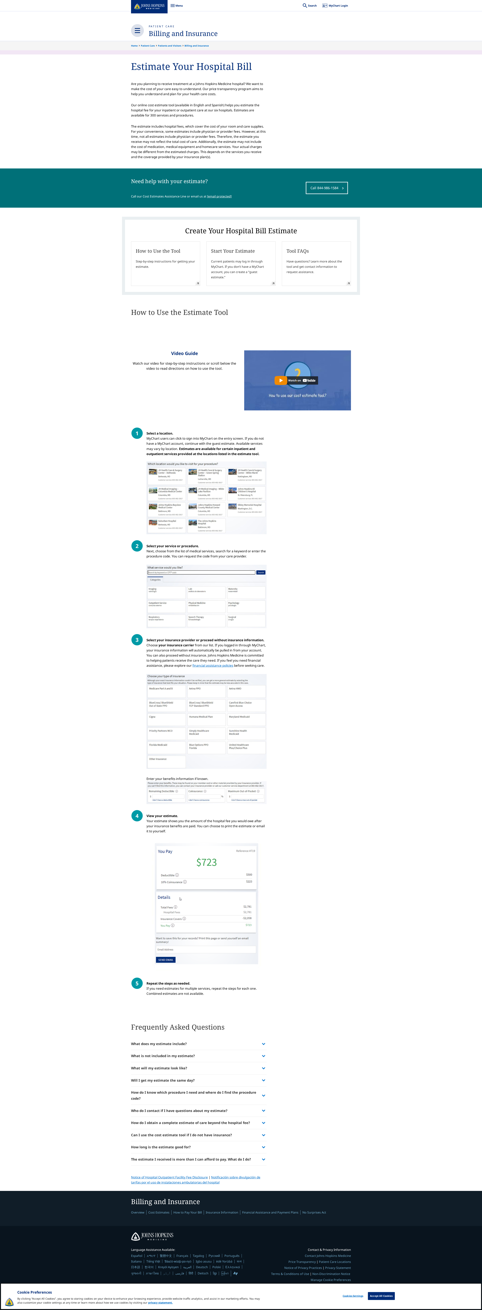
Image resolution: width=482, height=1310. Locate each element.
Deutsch (202, 1267)
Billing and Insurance (183, 33)
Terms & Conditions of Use (290, 1274)
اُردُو (167, 1273)
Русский (214, 1255)
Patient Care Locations (335, 1262)
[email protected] (219, 196)
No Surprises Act (314, 1212)
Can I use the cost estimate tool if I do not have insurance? (181, 1135)
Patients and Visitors (169, 45)
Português (231, 1256)
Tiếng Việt (153, 1261)
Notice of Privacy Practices (303, 1268)
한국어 (149, 1267)
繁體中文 (166, 1256)
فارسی (179, 1273)
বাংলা (239, 1261)
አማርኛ (151, 1256)
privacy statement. (160, 1302)
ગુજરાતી (136, 1273)
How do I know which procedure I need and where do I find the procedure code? (193, 1095)
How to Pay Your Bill (187, 1212)
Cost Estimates (158, 1212)
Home (134, 45)
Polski (216, 1267)
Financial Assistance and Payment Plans (270, 1212)
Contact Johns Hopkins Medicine (328, 1256)
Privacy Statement (338, 1268)
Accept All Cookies (381, 1296)
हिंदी (191, 1273)
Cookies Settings (353, 1296)
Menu (176, 7)
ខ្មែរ (215, 1273)
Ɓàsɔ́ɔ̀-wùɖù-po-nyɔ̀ (178, 1261)
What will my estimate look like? (159, 1068)
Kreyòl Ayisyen (168, 1267)
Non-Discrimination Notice (331, 1274)
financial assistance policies (212, 665)
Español (136, 1256)
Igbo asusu (204, 1261)
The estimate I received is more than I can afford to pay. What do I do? (191, 1159)
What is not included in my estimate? (163, 1056)
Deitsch (203, 1273)
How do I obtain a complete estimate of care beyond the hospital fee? (190, 1122)
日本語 (135, 1267)
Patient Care (162, 26)
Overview (137, 1212)
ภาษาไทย (152, 1273)
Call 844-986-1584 (324, 188)
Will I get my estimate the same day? (163, 1080)
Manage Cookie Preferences (331, 1280)
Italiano (136, 1261)
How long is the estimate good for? (161, 1147)
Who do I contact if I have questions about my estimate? (179, 1110)
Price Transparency (302, 1262)
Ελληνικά (232, 1267)
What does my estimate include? (159, 1043)
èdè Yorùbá (224, 1261)
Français (182, 1256)
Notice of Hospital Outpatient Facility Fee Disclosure (169, 1177)
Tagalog (198, 1256)
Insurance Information (222, 1212)
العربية (187, 1267)
